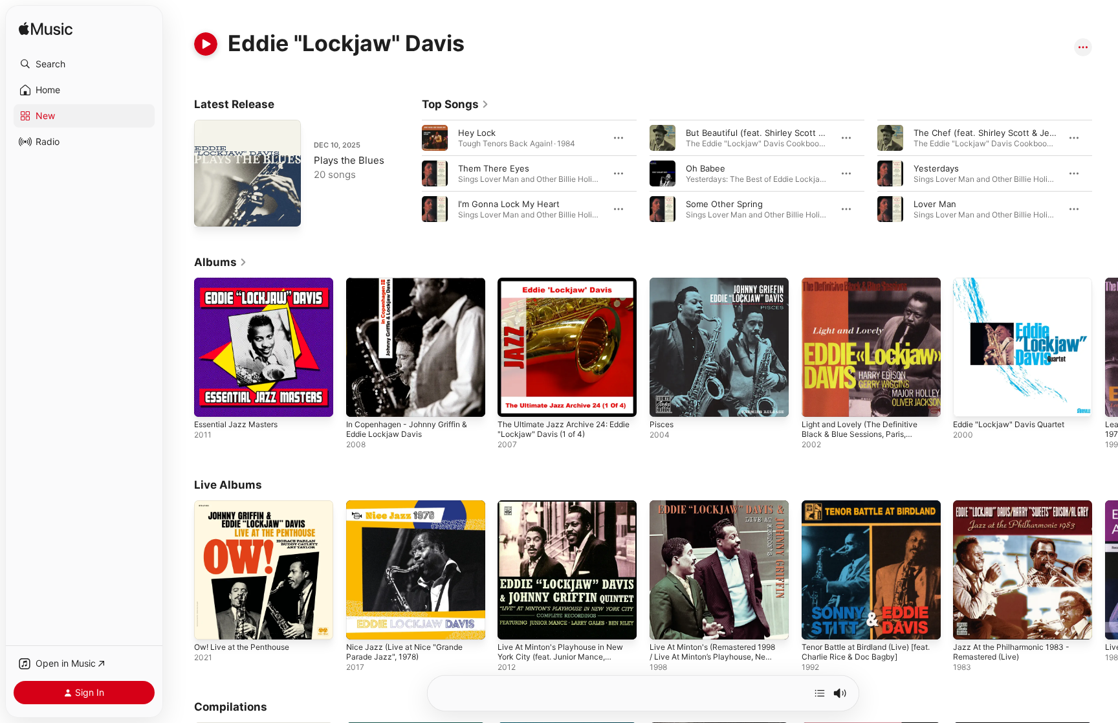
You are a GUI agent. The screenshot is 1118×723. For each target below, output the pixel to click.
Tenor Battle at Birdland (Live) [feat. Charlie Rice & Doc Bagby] (866, 510)
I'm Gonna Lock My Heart (509, 204)
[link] (455, 104)
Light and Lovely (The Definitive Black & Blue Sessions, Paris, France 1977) (866, 293)
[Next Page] (1105, 173)
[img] (45, 29)
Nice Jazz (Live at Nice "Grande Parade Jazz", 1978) (410, 510)
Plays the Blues (349, 160)
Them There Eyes (493, 168)
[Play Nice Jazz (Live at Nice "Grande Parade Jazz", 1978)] (362, 622)
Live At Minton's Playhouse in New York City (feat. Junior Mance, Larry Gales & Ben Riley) (562, 515)
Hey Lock (477, 133)
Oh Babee (705, 168)
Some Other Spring (724, 204)
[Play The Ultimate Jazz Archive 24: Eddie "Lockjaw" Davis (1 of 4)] (513, 400)
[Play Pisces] (665, 400)
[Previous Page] (409, 173)
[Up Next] (820, 693)
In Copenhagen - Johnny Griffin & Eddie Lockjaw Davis (414, 288)
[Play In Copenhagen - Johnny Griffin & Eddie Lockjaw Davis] (362, 400)
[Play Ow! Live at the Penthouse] (210, 622)
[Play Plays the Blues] (210, 210)
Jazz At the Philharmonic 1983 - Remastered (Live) (1017, 510)
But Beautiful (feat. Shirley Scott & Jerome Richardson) (796, 133)
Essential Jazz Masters (240, 283)
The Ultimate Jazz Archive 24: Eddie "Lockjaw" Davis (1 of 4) (558, 288)
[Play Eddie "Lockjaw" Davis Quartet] (969, 400)
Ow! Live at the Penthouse (248, 505)
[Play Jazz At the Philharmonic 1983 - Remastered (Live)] (969, 622)
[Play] (205, 44)
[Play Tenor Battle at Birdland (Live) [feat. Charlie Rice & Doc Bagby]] (818, 622)
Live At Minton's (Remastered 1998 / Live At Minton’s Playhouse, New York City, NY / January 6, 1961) (719, 521)
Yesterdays (936, 168)
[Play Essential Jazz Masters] (210, 400)
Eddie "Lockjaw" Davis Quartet (1014, 283)
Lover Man (935, 204)
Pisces (662, 283)
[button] (84, 64)
